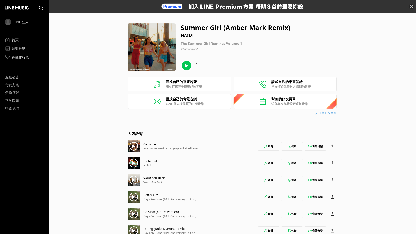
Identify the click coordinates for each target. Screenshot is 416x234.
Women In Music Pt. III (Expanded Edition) (170, 148)
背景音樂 (317, 146)
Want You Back (154, 178)
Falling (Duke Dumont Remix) (164, 229)
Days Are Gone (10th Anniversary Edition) (169, 199)
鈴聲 (270, 146)
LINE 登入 (21, 22)
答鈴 (294, 146)
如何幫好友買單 (326, 113)
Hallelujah (150, 161)
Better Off (150, 195)
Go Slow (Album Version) (161, 212)
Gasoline (149, 144)
